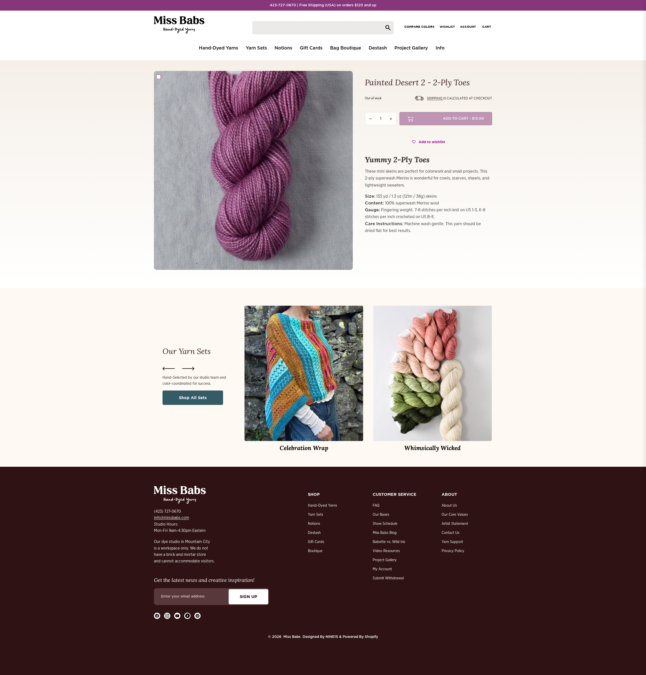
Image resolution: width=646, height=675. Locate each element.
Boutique (315, 551)
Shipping (435, 98)
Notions (314, 524)
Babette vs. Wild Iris (389, 542)
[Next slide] (188, 368)
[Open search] (323, 27)
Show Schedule (385, 524)
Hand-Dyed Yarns (322, 505)
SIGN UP (248, 596)
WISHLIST (447, 27)
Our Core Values (455, 514)
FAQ (376, 505)
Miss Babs (292, 637)
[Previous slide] (169, 368)
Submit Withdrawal (388, 578)
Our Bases (381, 514)
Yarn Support (452, 542)
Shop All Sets (193, 397)
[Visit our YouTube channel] (177, 616)
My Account (382, 569)
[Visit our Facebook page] (157, 616)
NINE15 (332, 637)
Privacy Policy (453, 551)
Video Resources (386, 551)
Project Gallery (385, 560)
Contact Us (450, 533)
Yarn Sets (315, 514)
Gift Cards (316, 542)
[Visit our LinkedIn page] (187, 616)
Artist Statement (455, 524)
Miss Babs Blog (385, 533)
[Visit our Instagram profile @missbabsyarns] (167, 616)
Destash (314, 533)
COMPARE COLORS (419, 27)
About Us (449, 505)
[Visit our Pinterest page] (197, 616)
